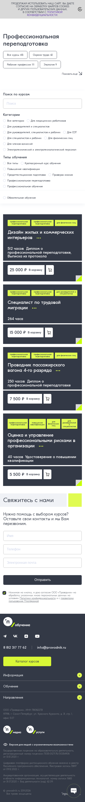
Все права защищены (18, 793)
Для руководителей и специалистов (28, 126)
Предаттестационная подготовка (26, 174)
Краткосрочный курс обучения (43, 163)
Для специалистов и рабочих (24, 138)
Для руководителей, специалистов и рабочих (33, 132)
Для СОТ (72, 132)
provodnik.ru (13, 790)
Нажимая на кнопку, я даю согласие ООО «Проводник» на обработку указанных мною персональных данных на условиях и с (42, 597)
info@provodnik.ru (51, 647)
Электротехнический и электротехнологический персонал (41, 149)
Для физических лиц (60, 138)
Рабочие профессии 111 (20, 64)
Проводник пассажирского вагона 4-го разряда (36, 367)
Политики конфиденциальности (38, 598)
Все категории (15, 120)
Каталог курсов (27, 661)
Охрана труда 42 (43, 54)
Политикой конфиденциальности (45, 14)
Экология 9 (50, 64)
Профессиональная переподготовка (28, 180)
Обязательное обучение (21, 197)
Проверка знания (62, 174)
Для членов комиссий (20, 143)
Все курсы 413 (15, 54)
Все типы (12, 163)
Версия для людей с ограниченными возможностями (41, 744)
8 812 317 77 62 (14, 647)
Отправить (42, 580)
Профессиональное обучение (25, 186)
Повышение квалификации (23, 169)
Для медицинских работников (48, 120)
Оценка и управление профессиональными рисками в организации (41, 440)
